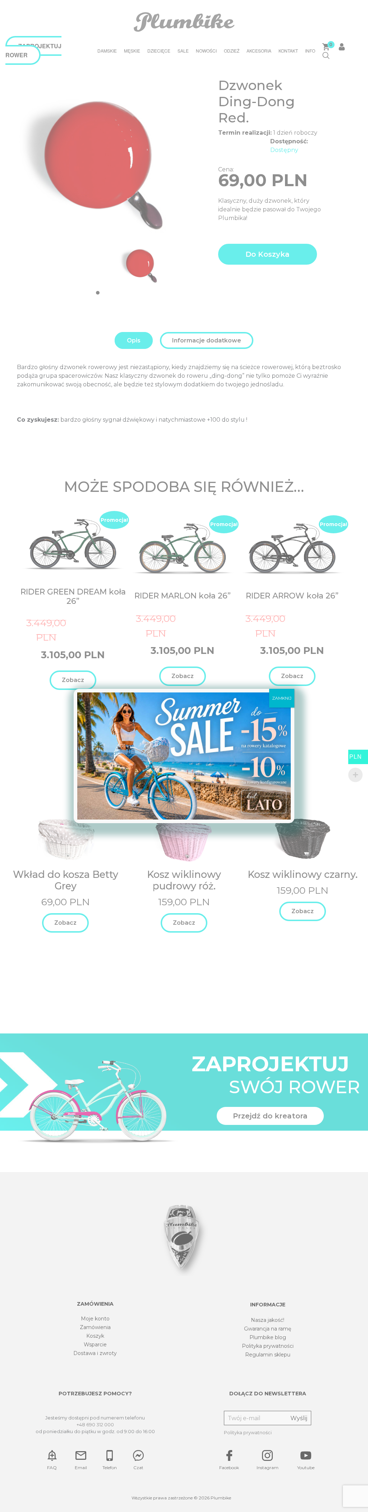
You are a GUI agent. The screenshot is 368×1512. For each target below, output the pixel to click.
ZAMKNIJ (281, 698)
